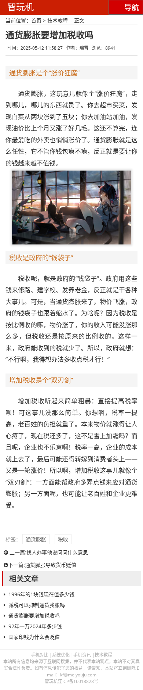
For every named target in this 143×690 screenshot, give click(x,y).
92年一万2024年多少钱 (35, 626)
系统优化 (61, 655)
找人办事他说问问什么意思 (57, 552)
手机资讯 (82, 655)
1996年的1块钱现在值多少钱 (41, 594)
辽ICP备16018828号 (78, 681)
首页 (36, 20)
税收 (63, 539)
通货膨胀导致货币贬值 (50, 564)
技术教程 (57, 20)
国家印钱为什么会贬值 (34, 636)
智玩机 (20, 7)
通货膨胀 (36, 539)
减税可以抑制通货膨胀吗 (36, 604)
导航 (131, 8)
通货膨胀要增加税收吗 (34, 615)
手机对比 (39, 655)
